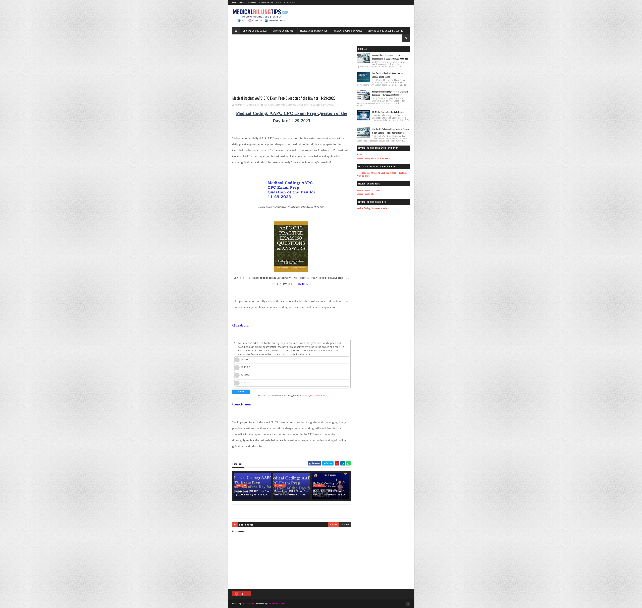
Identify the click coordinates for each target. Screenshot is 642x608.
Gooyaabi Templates (276, 603)
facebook (345, 524)
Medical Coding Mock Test (314, 30)
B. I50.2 (245, 367)
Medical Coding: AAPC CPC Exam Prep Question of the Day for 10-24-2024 (252, 492)
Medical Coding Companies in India (372, 208)
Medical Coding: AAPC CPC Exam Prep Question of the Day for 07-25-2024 (330, 492)
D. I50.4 (245, 382)
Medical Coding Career (255, 30)
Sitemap (278, 2)
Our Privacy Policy (266, 2)
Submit (241, 391)
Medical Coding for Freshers (369, 190)
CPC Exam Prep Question (309, 104)
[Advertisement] (291, 71)
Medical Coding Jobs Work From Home (373, 158)
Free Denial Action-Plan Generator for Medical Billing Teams (387, 75)
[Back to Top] (408, 604)
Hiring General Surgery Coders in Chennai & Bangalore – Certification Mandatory (390, 93)
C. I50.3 (245, 374)
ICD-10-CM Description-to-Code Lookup (388, 112)
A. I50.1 (245, 359)
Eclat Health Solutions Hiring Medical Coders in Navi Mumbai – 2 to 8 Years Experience (390, 130)
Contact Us (252, 2)
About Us (242, 2)
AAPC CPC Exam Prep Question (279, 104)
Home (234, 2)
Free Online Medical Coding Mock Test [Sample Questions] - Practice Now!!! (383, 174)
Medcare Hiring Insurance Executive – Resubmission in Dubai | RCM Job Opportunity (390, 56)
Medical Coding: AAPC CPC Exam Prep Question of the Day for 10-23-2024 (291, 492)
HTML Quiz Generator (313, 395)
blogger (333, 524)
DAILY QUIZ (328, 104)
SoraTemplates (248, 603)
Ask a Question (289, 2)
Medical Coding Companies (348, 30)
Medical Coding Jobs (284, 30)
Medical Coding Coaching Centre (385, 30)
